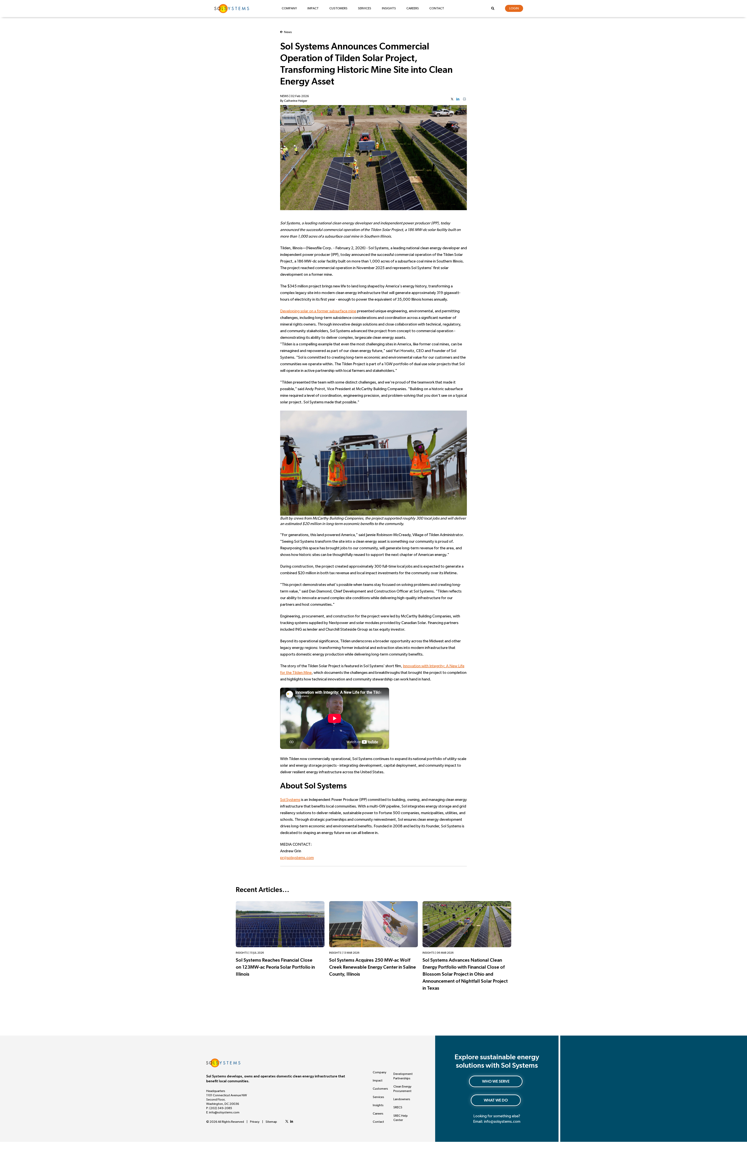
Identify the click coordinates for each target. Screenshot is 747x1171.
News (287, 32)
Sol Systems (290, 800)
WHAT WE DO (496, 1100)
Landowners (401, 1099)
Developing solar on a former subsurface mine (318, 311)
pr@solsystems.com (297, 858)
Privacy (255, 1121)
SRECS (397, 1107)
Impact (313, 8)
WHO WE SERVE (495, 1081)
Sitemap (271, 1121)
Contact (436, 8)
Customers (338, 8)
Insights (389, 8)
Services (364, 8)
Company (289, 8)
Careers (412, 8)
